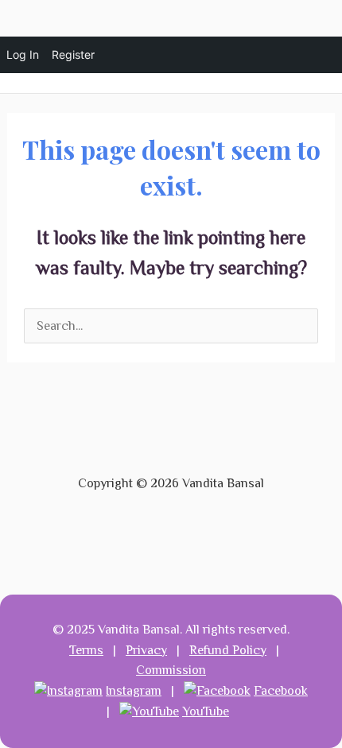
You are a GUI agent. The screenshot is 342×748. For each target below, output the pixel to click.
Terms (86, 650)
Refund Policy (227, 650)
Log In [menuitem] (22, 54)
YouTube (205, 711)
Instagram (133, 691)
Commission (171, 670)
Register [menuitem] (73, 54)
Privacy (146, 650)
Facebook (281, 691)
